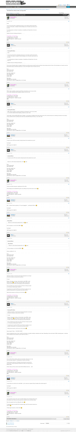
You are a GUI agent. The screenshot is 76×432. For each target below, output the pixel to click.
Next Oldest (9, 418)
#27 (68, 307)
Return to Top (19, 429)
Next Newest (14, 418)
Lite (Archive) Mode (24, 429)
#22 (68, 184)
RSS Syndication (30, 429)
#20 (68, 138)
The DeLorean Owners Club (14, 430)
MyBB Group (29, 430)
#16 (68, 21)
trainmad (13, 199)
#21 (68, 153)
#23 (68, 203)
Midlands (47, 9)
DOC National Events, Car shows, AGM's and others (37, 9)
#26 (68, 273)
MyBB (22, 430)
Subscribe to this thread (11, 424)
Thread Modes (65, 14)
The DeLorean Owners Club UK (11, 429)
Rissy (12, 44)
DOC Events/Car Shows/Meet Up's (23, 9)
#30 (68, 396)
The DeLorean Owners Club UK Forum (12, 9)
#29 (68, 381)
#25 (68, 238)
